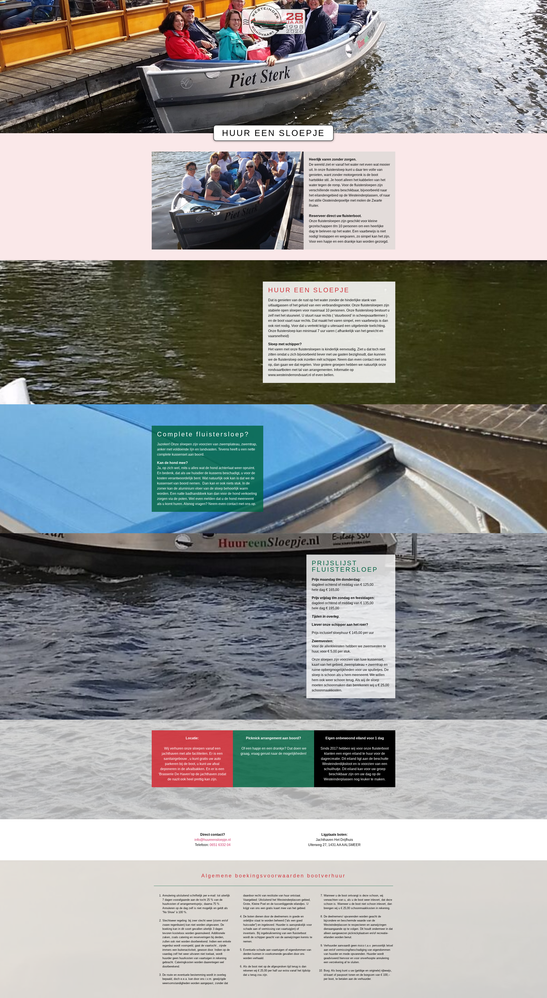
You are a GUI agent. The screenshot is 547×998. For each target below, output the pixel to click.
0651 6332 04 (220, 845)
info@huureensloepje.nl (212, 840)
